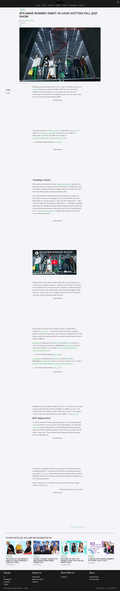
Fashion (58, 5)
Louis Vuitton (81, 527)
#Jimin (69, 343)
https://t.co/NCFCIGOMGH (41, 363)
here (45, 485)
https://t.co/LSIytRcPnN (66, 348)
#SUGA (69, 358)
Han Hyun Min (43, 331)
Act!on (43, 5)
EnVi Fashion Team (27, 20)
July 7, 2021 (57, 354)
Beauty (65, 5)
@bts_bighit (73, 130)
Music (38, 5)
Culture (51, 5)
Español (81, 5)
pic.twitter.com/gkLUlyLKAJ (58, 138)
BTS (54, 92)
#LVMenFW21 (50, 133)
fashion (75, 527)
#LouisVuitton (55, 130)
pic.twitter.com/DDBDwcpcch (63, 363)
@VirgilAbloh (41, 133)
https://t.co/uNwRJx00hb (41, 138)
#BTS (75, 348)
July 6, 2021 (58, 142)
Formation (73, 5)
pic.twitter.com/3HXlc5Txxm (41, 350)
